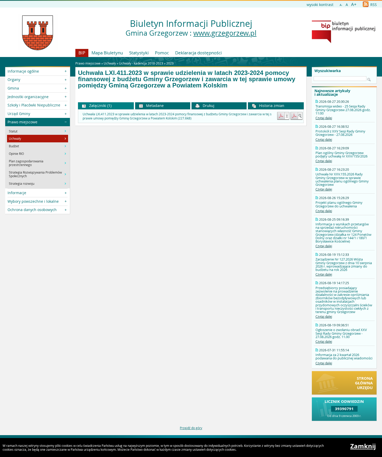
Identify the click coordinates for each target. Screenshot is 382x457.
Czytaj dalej (323, 118)
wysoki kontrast (320, 4)
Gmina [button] (13, 88)
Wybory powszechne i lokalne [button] (33, 201)
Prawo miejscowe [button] (22, 121)
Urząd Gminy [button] (19, 113)
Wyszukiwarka (327, 71)
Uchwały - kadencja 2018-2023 (141, 63)
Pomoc (162, 53)
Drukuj (208, 105)
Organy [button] (14, 79)
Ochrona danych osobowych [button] (32, 209)
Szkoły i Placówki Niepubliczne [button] (34, 105)
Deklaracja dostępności (198, 53)
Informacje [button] (17, 192)
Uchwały (110, 63)
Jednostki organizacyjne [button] (28, 96)
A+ (354, 4)
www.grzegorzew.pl (224, 33)
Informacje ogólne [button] (23, 71)
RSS (373, 4)
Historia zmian (271, 105)
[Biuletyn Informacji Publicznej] (343, 42)
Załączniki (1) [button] (99, 105)
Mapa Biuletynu (107, 53)
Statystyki (139, 53)
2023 (170, 63)
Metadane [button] (154, 105)
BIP (81, 53)
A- (341, 5)
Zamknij (363, 446)
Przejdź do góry (191, 428)
